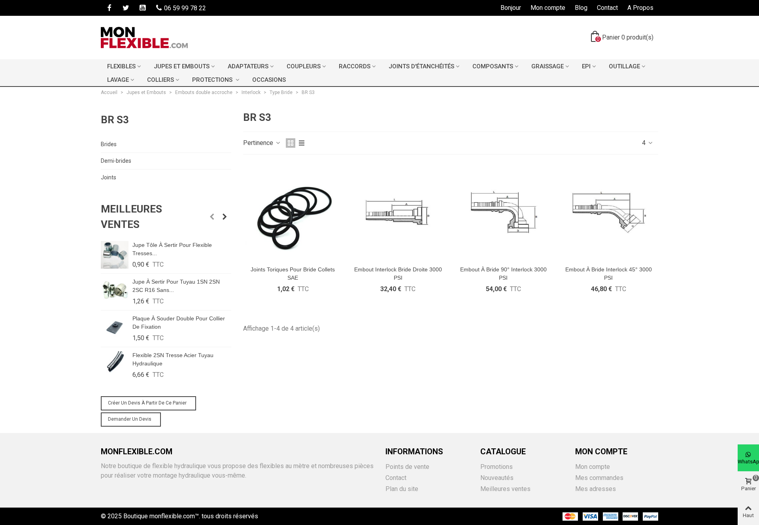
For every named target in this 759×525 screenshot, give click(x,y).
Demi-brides (116, 161)
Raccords (354, 66)
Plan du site (401, 489)
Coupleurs (304, 66)
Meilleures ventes (131, 216)
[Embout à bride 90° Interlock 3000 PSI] (503, 212)
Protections (213, 79)
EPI (586, 66)
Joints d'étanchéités (421, 66)
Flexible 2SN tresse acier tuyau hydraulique (172, 359)
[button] (212, 217)
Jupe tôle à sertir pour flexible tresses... (172, 249)
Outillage (624, 66)
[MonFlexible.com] (144, 37)
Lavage (118, 79)
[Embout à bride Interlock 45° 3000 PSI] (608, 212)
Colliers (160, 79)
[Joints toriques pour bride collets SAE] (292, 212)
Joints (108, 177)
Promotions (496, 466)
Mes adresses (595, 489)
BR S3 (115, 120)
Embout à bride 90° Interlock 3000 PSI (503, 273)
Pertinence (259, 143)
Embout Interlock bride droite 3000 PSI (398, 273)
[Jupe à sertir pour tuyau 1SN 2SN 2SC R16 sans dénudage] (114, 291)
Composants (492, 66)
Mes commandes (599, 478)
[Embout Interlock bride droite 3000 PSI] (397, 212)
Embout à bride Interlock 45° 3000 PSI (608, 273)
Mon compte (592, 466)
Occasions (269, 79)
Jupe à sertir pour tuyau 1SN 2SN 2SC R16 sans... (176, 285)
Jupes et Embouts (182, 66)
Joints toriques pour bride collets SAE (293, 273)
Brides (109, 144)
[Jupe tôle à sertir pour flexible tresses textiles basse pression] (114, 255)
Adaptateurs (248, 66)
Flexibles (121, 66)
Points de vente (407, 466)
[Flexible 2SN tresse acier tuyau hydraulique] (114, 365)
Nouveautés (497, 478)
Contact (395, 478)
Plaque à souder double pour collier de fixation (178, 322)
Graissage (547, 66)
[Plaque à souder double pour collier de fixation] (114, 328)
